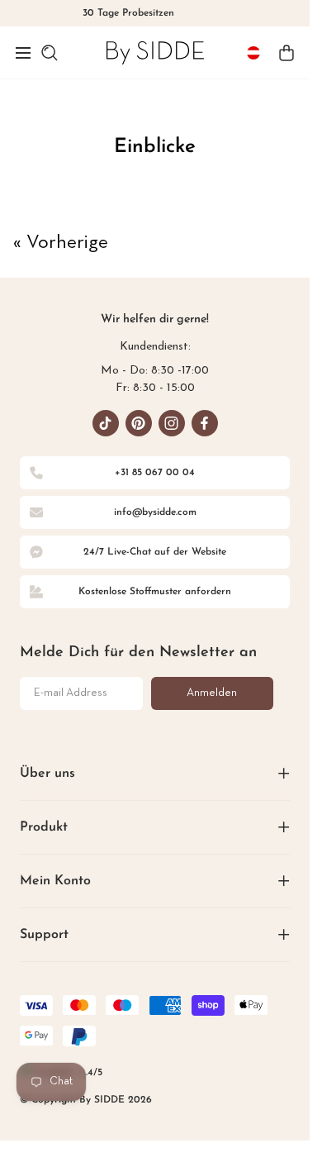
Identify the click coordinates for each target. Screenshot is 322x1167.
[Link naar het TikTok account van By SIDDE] (105, 423)
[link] (155, 52)
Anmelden (212, 693)
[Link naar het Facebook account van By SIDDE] (205, 423)
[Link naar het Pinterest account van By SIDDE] (138, 423)
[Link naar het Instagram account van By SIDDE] (172, 423)
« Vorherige (60, 243)
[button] (23, 53)
